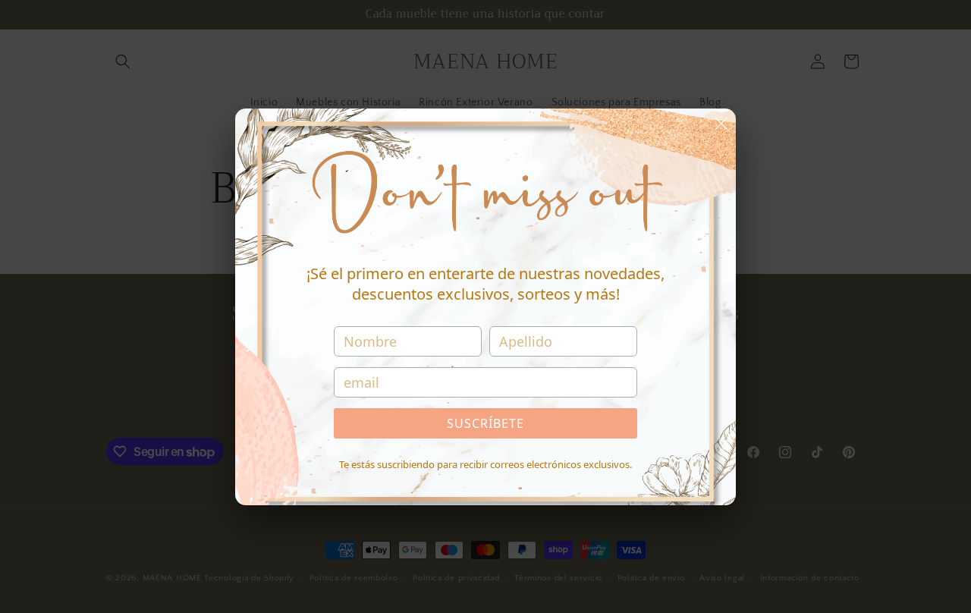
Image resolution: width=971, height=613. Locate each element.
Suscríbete (485, 423)
